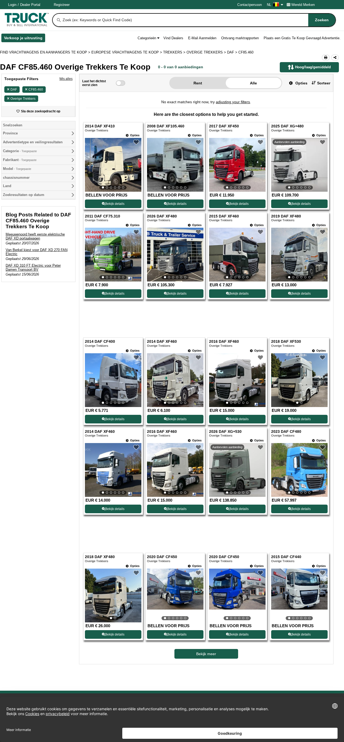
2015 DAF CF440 (286, 557)
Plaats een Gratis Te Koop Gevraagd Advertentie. (302, 38)
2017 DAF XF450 (224, 126)
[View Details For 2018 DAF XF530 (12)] (299, 380)
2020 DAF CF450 (162, 557)
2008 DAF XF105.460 (165, 126)
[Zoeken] (59, 20)
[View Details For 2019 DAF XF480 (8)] (299, 254)
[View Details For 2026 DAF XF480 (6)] (175, 254)
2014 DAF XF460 (162, 342)
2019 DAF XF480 (286, 216)
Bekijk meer (206, 654)
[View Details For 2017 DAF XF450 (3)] (237, 165)
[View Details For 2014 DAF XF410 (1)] (113, 165)
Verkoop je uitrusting (24, 39)
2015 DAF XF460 (224, 216)
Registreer (62, 5)
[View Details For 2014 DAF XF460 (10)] (175, 380)
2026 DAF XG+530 (225, 432)
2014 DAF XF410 (100, 126)
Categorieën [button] (147, 38)
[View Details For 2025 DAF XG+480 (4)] (299, 165)
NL (269, 5)
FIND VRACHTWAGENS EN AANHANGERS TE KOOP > (45, 52)
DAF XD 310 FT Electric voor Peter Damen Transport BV (33, 267)
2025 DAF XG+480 (287, 126)
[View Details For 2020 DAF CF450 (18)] (175, 595)
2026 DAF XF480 (162, 216)
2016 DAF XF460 (224, 342)
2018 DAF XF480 (100, 557)
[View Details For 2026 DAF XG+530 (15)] (237, 470)
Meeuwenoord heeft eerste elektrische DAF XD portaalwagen (35, 236)
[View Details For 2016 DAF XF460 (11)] (237, 380)
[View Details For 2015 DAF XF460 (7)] (237, 254)
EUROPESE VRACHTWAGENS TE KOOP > (127, 52)
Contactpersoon (249, 5)
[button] (296, 83)
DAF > (232, 52)
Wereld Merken (303, 5)
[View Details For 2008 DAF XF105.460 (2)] (175, 165)
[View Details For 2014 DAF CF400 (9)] (113, 380)
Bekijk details (114, 204)
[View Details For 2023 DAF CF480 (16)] (299, 470)
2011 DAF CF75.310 (102, 216)
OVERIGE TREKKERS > (207, 52)
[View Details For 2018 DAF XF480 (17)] (113, 595)
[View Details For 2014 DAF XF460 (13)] (113, 470)
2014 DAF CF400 (100, 342)
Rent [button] (198, 83)
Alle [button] (253, 83)
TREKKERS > (175, 52)
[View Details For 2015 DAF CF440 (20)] (299, 595)
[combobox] (198, 20)
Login (12, 5)
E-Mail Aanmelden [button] (202, 38)
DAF (13, 89)
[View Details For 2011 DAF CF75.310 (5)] (113, 254)
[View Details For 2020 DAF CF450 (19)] (237, 595)
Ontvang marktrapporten (240, 38)
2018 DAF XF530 (286, 342)
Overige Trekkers (22, 99)
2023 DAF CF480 (286, 432)
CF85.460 (35, 89)
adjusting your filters (233, 102)
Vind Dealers (173, 38)
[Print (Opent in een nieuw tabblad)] (326, 57)
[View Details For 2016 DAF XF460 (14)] (175, 470)
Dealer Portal (30, 5)
